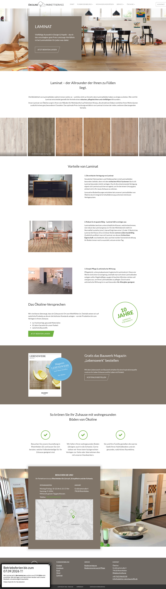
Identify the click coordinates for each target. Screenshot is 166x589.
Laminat (59, 575)
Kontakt (161, 4)
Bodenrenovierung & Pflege (94, 568)
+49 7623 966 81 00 (53, 497)
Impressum (80, 586)
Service (120, 4)
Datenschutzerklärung (97, 586)
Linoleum (59, 568)
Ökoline (130, 4)
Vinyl (58, 573)
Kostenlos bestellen (96, 377)
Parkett (59, 565)
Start (72, 4)
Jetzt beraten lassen (47, 50)
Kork (58, 570)
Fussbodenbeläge (84, 4)
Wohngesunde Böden (105, 4)
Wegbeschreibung (119, 573)
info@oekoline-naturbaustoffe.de (125, 579)
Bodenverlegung (90, 565)
